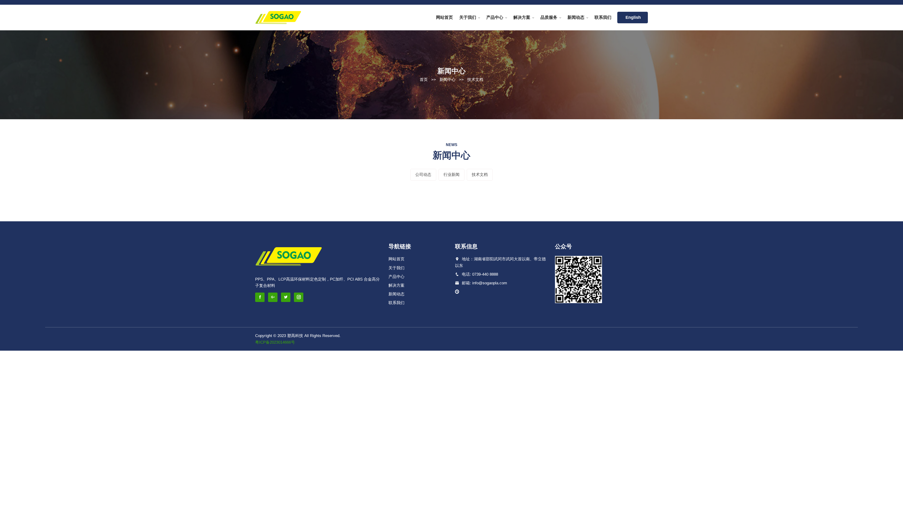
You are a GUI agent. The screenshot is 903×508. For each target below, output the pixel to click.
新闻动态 (575, 17)
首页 (424, 79)
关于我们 (467, 17)
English (632, 17)
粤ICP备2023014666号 (275, 342)
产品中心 (494, 17)
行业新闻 (451, 174)
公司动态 (423, 174)
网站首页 (444, 17)
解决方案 (521, 17)
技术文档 (475, 79)
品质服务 (548, 17)
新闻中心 (447, 79)
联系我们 (602, 17)
